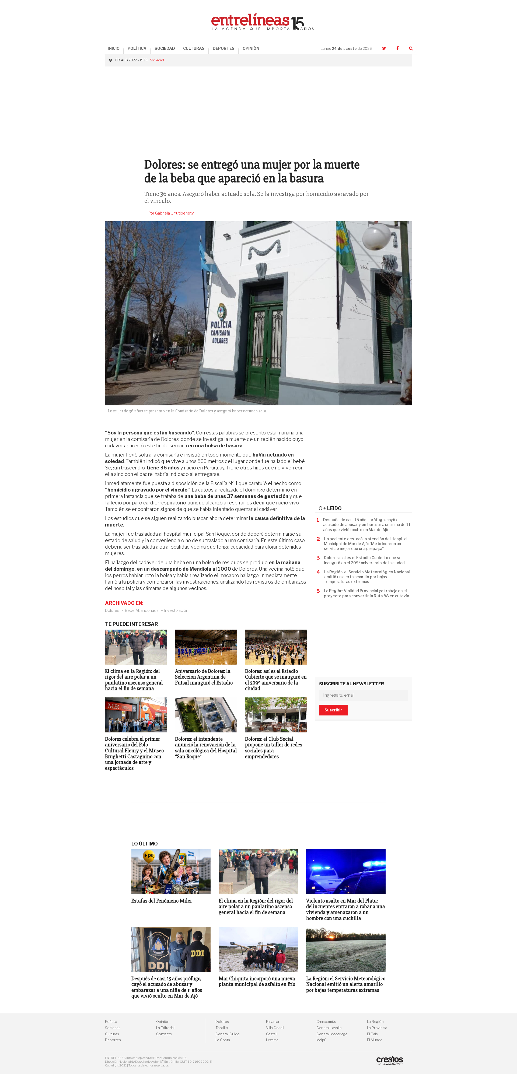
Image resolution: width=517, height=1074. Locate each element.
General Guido (227, 1034)
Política (111, 1022)
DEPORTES (224, 48)
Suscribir (333, 710)
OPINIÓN (251, 48)
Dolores (112, 610)
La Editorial (165, 1028)
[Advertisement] (258, 109)
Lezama (272, 1040)
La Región (375, 1022)
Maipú (321, 1040)
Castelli (272, 1034)
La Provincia (377, 1028)
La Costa (222, 1040)
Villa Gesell (275, 1028)
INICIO (114, 48)
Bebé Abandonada (142, 610)
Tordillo (221, 1028)
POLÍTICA (137, 48)
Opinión (162, 1022)
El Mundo (375, 1040)
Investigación (176, 610)
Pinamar (273, 1022)
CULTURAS (194, 48)
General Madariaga (331, 1034)
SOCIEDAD (165, 48)
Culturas (112, 1034)
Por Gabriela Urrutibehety (171, 213)
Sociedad (157, 60)
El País (372, 1034)
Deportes (113, 1040)
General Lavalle (329, 1028)
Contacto (164, 1034)
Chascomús (326, 1022)
